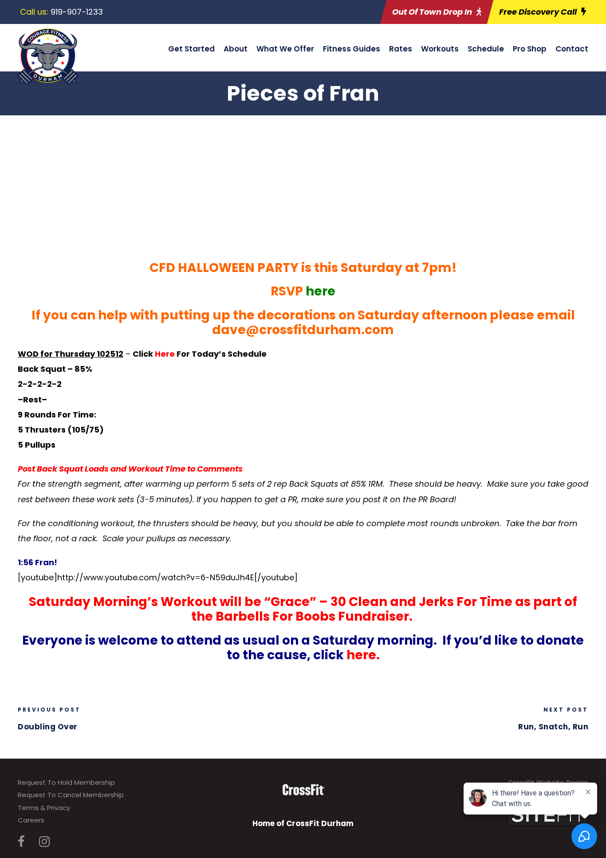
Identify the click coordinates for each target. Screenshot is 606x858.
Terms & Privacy (44, 807)
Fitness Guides (351, 48)
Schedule (486, 48)
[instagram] (44, 842)
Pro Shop (530, 48)
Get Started (191, 48)
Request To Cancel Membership (71, 794)
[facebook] (21, 842)
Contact (571, 48)
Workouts (440, 48)
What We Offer (285, 48)
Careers (31, 820)
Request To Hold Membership (66, 782)
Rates (400, 48)
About (236, 48)
